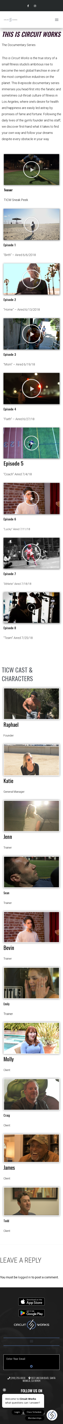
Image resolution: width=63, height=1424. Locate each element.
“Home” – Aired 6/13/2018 (22, 309)
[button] (56, 19)
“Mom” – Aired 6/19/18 (19, 364)
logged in (24, 1277)
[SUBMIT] (31, 1366)
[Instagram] (34, 6)
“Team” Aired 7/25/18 (18, 638)
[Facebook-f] (28, 6)
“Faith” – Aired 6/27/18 (19, 419)
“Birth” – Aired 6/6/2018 (20, 255)
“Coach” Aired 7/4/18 (18, 474)
